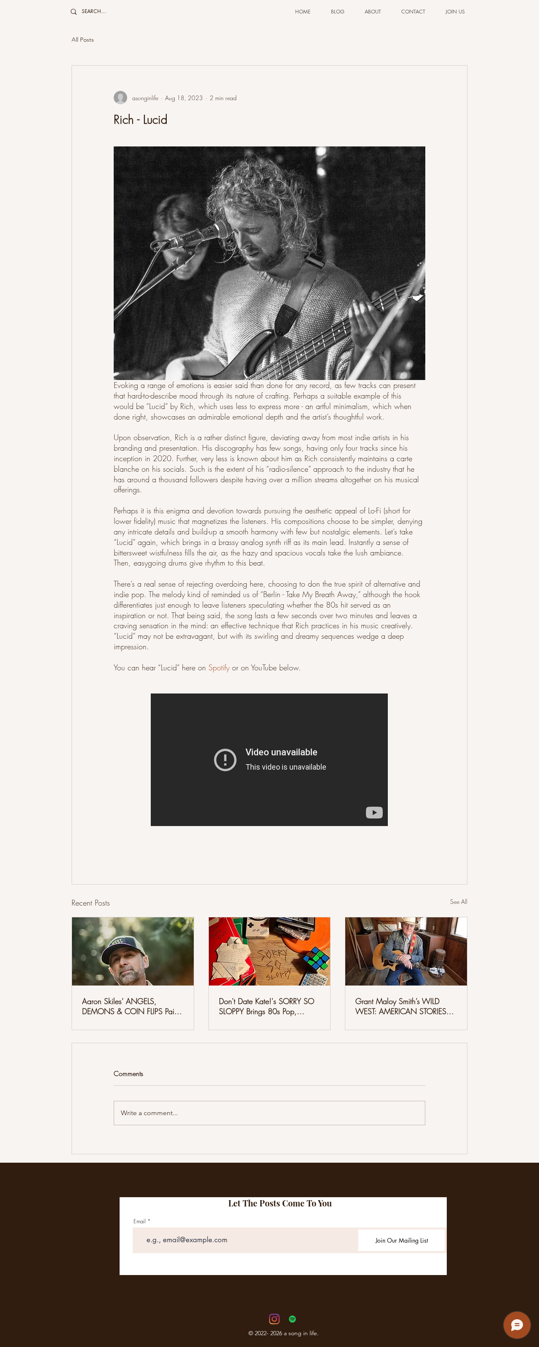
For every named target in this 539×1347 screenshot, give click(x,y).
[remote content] (270, 760)
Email (139, 1221)
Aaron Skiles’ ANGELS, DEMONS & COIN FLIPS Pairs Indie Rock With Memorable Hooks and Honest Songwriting (131, 1006)
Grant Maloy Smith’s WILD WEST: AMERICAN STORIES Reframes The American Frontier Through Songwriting (404, 1006)
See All (458, 902)
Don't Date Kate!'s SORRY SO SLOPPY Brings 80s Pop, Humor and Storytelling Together (269, 1006)
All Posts (83, 39)
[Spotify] (292, 1319)
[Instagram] (274, 1319)
